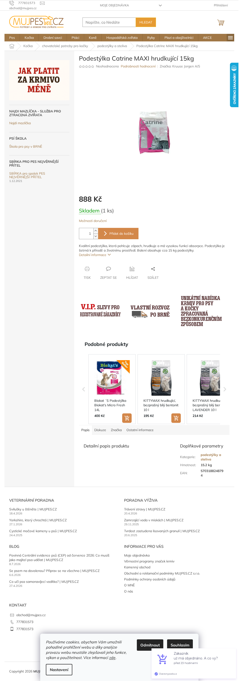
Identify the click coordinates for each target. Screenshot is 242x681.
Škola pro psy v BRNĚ (25, 146)
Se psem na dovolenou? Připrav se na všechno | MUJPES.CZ (54, 571)
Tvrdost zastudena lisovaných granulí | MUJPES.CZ (162, 531)
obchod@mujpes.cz (31, 615)
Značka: (180, 66)
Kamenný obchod (137, 567)
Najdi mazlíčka (20, 123)
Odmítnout (150, 645)
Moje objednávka (114, 5)
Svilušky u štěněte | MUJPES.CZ (33, 509)
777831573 (24, 622)
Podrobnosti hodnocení (138, 66)
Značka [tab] (116, 430)
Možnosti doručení (93, 221)
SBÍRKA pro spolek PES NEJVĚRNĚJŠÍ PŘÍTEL (27, 175)
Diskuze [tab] (100, 430)
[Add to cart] (127, 418)
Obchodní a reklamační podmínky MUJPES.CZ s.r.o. (162, 573)
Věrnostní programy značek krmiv (149, 561)
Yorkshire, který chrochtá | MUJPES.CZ (38, 520)
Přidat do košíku (121, 233)
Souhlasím (180, 645)
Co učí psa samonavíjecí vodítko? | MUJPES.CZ (44, 581)
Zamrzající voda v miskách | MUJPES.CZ (153, 520)
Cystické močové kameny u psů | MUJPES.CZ (43, 531)
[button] (83, 389)
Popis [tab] (85, 430)
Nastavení (59, 669)
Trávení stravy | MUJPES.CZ (144, 509)
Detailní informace (92, 255)
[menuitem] (12, 37)
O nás (128, 591)
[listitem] (112, 389)
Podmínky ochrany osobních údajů (149, 579)
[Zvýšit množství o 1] (95, 231)
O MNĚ (129, 585)
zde (112, 657)
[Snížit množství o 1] (95, 236)
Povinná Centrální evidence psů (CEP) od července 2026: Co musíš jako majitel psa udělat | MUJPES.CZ (59, 557)
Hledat (145, 22)
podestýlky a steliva (211, 457)
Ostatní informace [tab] (140, 430)
